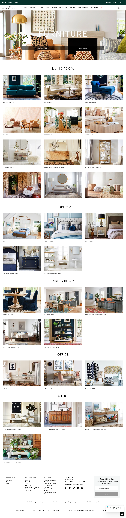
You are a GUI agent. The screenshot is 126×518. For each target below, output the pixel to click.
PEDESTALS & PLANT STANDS (12, 462)
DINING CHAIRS (49, 315)
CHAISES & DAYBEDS (91, 102)
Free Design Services (111, 2)
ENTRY (63, 395)
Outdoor (40, 7)
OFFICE (63, 354)
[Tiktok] (70, 488)
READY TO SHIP (83, 48)
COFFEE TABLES (90, 135)
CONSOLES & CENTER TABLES (12, 429)
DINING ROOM (63, 280)
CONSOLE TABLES (8, 167)
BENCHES (47, 200)
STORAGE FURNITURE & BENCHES (96, 429)
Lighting (54, 7)
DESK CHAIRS (48, 388)
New (25, 7)
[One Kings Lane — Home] (9, 7)
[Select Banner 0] (2, 2)
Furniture (32, 7)
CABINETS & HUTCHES (10, 200)
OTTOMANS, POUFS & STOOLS (94, 200)
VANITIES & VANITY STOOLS (52, 273)
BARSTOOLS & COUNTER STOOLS (95, 315)
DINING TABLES (8, 315)
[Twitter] (82, 488)
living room (63, 68)
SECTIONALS (48, 102)
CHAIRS (5, 135)
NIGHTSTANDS (89, 241)
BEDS (4, 241)
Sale (102, 7)
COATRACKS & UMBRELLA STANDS (55, 429)
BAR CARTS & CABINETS (51, 347)
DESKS (5, 388)
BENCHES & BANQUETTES (11, 347)
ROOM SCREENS (90, 388)
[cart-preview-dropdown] (119, 7)
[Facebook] (78, 488)
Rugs (47, 7)
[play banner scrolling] (5, 2)
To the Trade (121, 2)
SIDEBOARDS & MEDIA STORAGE (54, 167)
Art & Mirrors (63, 7)
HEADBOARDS (48, 241)
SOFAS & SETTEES (8, 102)
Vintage (72, 7)
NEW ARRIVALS (42, 48)
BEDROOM (63, 207)
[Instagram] (66, 488)
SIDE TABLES (48, 135)
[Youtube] (74, 488)
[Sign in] (115, 7)
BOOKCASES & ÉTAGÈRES (93, 167)
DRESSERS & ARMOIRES (10, 273)
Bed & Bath (94, 7)
